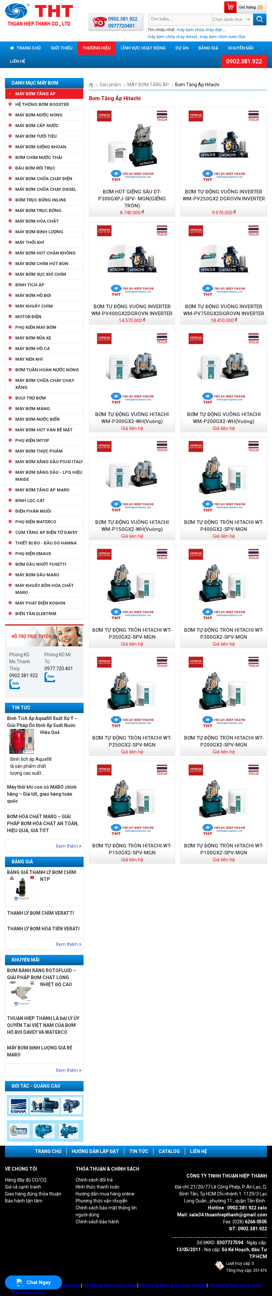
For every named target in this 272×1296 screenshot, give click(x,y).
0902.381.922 (244, 61)
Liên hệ (17, 61)
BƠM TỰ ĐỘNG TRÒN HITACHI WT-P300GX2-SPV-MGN (224, 633)
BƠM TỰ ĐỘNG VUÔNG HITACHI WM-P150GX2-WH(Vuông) (132, 525)
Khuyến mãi (241, 47)
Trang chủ (28, 47)
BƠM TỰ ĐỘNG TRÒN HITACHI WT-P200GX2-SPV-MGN (224, 741)
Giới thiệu (62, 47)
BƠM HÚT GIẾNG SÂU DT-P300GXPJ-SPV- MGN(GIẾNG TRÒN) (132, 199)
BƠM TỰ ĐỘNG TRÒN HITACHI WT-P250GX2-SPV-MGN (132, 741)
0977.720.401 (58, 668)
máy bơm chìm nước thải (222, 37)
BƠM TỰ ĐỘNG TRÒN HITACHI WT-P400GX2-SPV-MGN (224, 525)
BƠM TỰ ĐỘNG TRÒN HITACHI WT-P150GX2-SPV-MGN (132, 849)
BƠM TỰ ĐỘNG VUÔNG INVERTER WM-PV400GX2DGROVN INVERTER (132, 310)
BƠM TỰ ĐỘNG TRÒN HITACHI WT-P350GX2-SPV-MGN (132, 633)
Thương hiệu (97, 47)
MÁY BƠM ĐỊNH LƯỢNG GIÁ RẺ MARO (39, 1051)
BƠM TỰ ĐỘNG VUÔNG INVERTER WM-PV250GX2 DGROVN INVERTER (224, 195)
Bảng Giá (208, 47)
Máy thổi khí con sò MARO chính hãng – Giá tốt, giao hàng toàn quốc (42, 794)
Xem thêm (67, 846)
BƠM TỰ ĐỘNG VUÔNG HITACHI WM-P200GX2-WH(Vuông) (224, 417)
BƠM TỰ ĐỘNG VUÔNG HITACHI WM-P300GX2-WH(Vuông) (132, 417)
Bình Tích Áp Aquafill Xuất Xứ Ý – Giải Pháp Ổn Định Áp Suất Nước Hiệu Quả (42, 725)
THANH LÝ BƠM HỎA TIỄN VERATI (43, 928)
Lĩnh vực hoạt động (143, 47)
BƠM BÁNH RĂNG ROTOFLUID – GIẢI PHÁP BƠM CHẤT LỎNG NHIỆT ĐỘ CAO (41, 977)
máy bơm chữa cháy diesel (172, 37)
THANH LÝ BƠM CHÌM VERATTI (40, 913)
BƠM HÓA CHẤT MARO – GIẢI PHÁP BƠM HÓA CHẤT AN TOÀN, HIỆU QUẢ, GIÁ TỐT (43, 823)
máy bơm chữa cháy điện (200, 30)
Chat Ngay (39, 1282)
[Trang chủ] (93, 84)
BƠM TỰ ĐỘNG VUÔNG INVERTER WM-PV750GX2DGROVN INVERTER (223, 310)
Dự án (181, 47)
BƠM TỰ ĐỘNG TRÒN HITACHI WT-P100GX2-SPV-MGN (224, 849)
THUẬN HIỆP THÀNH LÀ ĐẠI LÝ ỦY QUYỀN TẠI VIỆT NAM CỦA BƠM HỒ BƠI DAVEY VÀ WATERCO (43, 1025)
